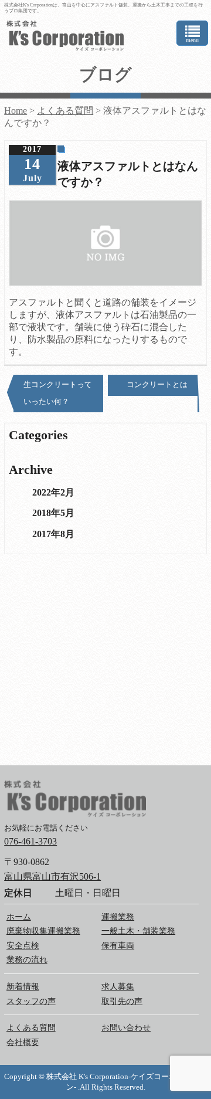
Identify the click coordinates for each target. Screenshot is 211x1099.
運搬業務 (117, 917)
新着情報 (22, 986)
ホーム (18, 917)
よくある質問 (31, 1027)
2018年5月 (53, 513)
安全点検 (22, 945)
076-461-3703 (30, 841)
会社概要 (22, 1042)
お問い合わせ (126, 1027)
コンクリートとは (157, 384)
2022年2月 (53, 492)
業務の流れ (26, 959)
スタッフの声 (31, 1001)
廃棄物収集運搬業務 (43, 931)
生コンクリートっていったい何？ (57, 393)
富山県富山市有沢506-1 (52, 876)
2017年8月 (53, 534)
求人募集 (117, 986)
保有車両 (117, 945)
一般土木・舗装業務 (138, 931)
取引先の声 (121, 1001)
